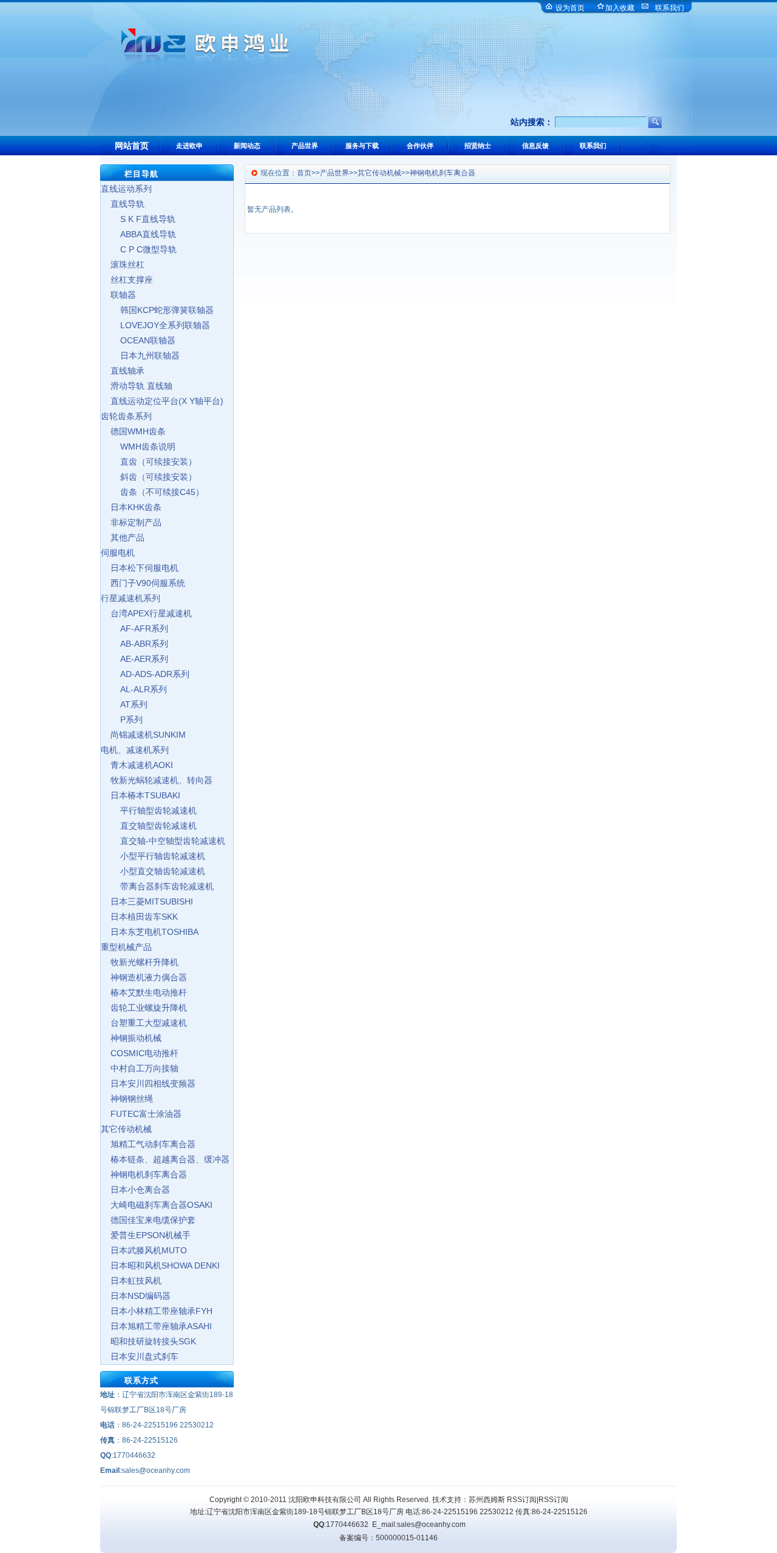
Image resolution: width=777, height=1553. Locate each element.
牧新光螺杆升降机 (139, 962)
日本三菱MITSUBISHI (147, 901)
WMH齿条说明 (138, 446)
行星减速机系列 (130, 598)
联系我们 (669, 8)
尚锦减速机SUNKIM (143, 734)
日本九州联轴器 (140, 355)
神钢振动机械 (131, 1038)
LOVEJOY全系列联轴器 (155, 325)
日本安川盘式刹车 (139, 1356)
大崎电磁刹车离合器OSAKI (156, 1205)
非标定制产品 (131, 522)
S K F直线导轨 (138, 219)
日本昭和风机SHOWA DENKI (160, 1265)
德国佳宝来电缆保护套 (148, 1220)
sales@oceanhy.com (431, 1524)
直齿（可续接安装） (149, 462)
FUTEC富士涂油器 (141, 1114)
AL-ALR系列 (134, 689)
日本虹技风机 (131, 1280)
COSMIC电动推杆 (139, 1053)
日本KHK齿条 (131, 507)
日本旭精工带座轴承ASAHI (156, 1326)
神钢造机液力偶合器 (144, 977)
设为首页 (570, 8)
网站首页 (132, 145)
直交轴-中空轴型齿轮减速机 (163, 841)
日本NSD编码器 (136, 1296)
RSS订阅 (522, 1499)
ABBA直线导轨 (138, 234)
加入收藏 (619, 8)
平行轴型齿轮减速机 (149, 810)
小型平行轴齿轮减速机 (153, 856)
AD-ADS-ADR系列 (145, 674)
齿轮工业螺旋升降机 (144, 1007)
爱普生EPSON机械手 (146, 1235)
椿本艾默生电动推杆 (144, 992)
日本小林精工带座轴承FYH (156, 1311)
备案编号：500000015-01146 (388, 1538)
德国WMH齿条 (133, 431)
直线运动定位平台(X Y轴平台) (162, 401)
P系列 (122, 719)
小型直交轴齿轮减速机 (153, 871)
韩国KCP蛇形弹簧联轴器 (157, 310)
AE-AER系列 (134, 659)
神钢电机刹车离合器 (144, 1174)
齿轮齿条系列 (126, 416)
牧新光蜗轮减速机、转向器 (156, 780)
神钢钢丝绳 (127, 1098)
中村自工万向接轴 (139, 1068)
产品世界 (334, 173)
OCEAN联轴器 (138, 340)
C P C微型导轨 (139, 249)
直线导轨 (122, 204)
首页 (304, 173)
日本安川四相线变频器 (148, 1083)
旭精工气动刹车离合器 (148, 1144)
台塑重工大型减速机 (144, 1023)
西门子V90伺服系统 (143, 583)
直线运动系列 (126, 189)
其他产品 (122, 537)
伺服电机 (118, 553)
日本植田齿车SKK (139, 916)
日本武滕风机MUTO (144, 1250)
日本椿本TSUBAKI (140, 795)
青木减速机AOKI (137, 765)
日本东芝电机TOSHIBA (149, 932)
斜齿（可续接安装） (149, 477)
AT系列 (124, 704)
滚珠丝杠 (122, 264)
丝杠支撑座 (127, 280)
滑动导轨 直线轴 (136, 386)
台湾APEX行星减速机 (146, 613)
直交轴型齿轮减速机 (149, 825)
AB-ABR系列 (134, 643)
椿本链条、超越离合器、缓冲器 (165, 1159)
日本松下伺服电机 (139, 568)
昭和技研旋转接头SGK (148, 1341)
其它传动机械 (126, 1129)
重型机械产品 (126, 947)
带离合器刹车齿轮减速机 (157, 886)
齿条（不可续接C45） (152, 492)
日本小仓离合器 (135, 1189)
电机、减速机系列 (135, 750)
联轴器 (118, 295)
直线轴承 (122, 371)
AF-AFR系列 (134, 628)
